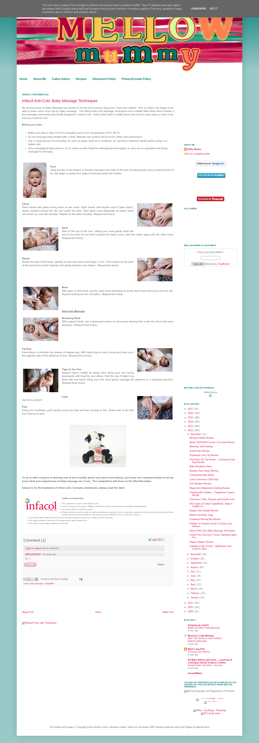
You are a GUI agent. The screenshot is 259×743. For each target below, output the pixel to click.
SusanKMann (195, 673)
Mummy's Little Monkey (201, 636)
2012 (190, 430)
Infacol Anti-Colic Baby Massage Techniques (60, 101)
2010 (190, 607)
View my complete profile (197, 154)
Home (23, 78)
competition (49, 583)
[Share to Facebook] (36, 579)
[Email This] (25, 579)
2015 (190, 417)
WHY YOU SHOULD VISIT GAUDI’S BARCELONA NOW (205, 639)
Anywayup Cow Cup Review (204, 455)
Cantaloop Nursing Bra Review (205, 519)
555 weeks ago (49, 554)
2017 (190, 409)
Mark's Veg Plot (196, 649)
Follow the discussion (161, 539)
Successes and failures (199, 652)
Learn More (198, 8)
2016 (190, 413)
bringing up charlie (198, 625)
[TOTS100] (210, 701)
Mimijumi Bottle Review (202, 438)
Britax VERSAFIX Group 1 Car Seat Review (212, 442)
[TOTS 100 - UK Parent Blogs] (210, 698)
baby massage (36, 583)
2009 (190, 611)
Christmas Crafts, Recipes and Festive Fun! (212, 499)
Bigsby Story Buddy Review (204, 510)
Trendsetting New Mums (202, 475)
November (196, 554)
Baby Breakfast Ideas (201, 466)
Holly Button (194, 149)
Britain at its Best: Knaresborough (204, 628)
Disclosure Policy (104, 78)
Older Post (168, 612)
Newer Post (28, 612)
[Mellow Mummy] (210, 396)
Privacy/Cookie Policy (136, 78)
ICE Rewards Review (200, 483)
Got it (213, 8)
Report (161, 564)
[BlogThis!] (29, 579)
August (194, 567)
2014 (190, 422)
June (193, 576)
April (193, 584)
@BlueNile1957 (33, 554)
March (194, 589)
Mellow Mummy (210, 392)
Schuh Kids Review (199, 451)
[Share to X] (33, 579)
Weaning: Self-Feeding (201, 446)
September (196, 563)
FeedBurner (224, 264)
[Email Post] (80, 579)
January (194, 597)
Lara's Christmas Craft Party (204, 479)
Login (28, 548)
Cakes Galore (61, 78)
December (196, 434)
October (194, 558)
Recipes (81, 78)
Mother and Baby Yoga (201, 515)
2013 (190, 426)
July (192, 571)
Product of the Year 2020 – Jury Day (205, 665)
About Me (39, 78)
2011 (190, 603)
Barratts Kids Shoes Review (204, 471)
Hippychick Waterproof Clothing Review (210, 488)
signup (37, 548)
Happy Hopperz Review (201, 542)
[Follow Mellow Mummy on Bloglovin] (210, 165)
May (193, 580)
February (195, 593)
